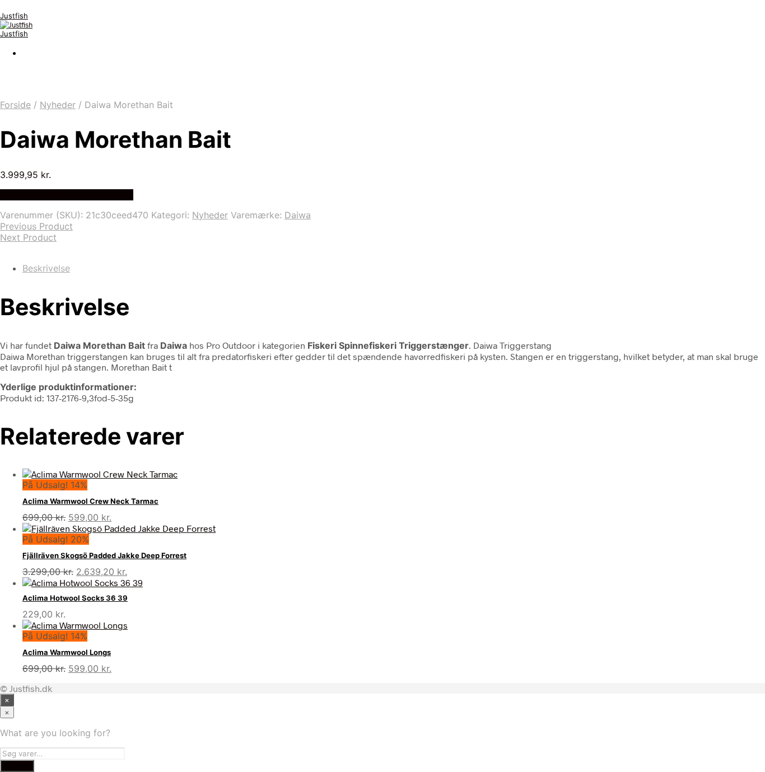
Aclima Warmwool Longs (66, 652)
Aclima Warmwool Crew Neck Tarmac (90, 501)
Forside (15, 104)
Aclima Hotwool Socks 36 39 (75, 597)
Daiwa (297, 215)
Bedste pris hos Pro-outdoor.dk (66, 194)
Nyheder (58, 104)
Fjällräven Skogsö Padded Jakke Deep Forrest (104, 555)
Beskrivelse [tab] (46, 268)
